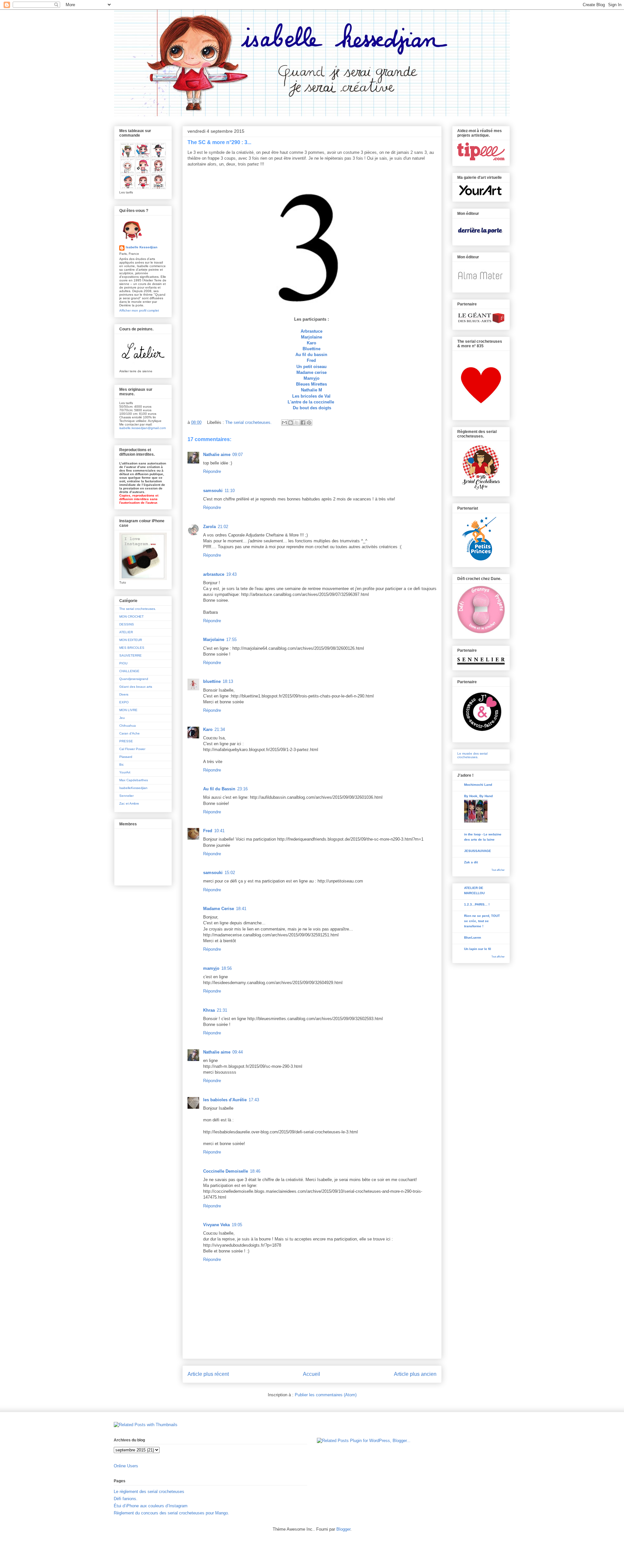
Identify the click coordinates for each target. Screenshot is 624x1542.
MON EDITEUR (130, 640)
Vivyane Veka (216, 1224)
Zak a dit (471, 862)
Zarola (209, 526)
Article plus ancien (415, 1374)
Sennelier (126, 795)
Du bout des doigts (312, 407)
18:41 (241, 908)
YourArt (124, 772)
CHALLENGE (129, 671)
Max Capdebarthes (133, 780)
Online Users (126, 1465)
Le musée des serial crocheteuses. (472, 755)
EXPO (124, 702)
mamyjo (211, 968)
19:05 (237, 1224)
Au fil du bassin (311, 354)
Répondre (212, 471)
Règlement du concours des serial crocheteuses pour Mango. (171, 1513)
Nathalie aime (216, 454)
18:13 (228, 681)
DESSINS (126, 624)
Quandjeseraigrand (133, 679)
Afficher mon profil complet (139, 310)
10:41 (219, 830)
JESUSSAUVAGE (477, 851)
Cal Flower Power (132, 749)
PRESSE (126, 741)
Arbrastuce (311, 331)
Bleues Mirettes (311, 384)
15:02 (230, 872)
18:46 (255, 1171)
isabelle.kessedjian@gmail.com (142, 428)
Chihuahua (127, 725)
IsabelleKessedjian (133, 788)
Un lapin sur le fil (477, 949)
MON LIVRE (128, 710)
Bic (121, 764)
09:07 (237, 454)
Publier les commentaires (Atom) (326, 1394)
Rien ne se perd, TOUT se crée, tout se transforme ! (482, 921)
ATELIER (126, 632)
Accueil (311, 1374)
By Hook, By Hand (478, 796)
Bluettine (311, 348)
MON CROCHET (131, 616)
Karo (311, 342)
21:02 (223, 526)
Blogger (343, 1529)
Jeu (122, 718)
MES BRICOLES (131, 647)
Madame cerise (311, 372)
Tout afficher (498, 870)
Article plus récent (208, 1374)
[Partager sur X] (296, 422)
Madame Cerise (218, 908)
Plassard (125, 757)
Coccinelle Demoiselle (225, 1171)
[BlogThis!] (290, 422)
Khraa (209, 1010)
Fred (311, 360)
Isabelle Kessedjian (141, 247)
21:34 (219, 729)
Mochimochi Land (478, 784)
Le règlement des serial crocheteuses (149, 1491)
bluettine (212, 681)
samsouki (213, 490)
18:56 (226, 968)
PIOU (123, 663)
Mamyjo (311, 378)
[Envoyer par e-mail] (284, 422)
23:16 (242, 788)
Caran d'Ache (129, 733)
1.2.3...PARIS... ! (476, 904)
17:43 (254, 1099)
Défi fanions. (125, 1498)
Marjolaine (311, 337)
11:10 (230, 490)
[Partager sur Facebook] (303, 422)
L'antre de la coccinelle (311, 402)
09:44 (237, 1052)
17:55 (231, 639)
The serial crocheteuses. (248, 422)
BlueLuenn (472, 937)
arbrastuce (213, 574)
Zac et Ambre (129, 803)
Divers (123, 694)
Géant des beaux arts (135, 686)
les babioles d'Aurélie (225, 1099)
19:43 (231, 574)
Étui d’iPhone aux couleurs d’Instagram (151, 1505)
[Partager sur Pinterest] (309, 422)
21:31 (222, 1010)
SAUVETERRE (130, 655)
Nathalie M (311, 390)
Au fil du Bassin (219, 788)
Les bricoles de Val (311, 396)
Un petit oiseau (312, 366)
